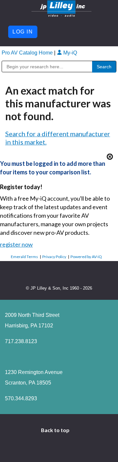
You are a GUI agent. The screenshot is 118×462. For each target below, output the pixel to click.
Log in (22, 31)
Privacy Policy (54, 256)
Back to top (55, 430)
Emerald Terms (24, 256)
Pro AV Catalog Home (28, 52)
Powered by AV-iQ (86, 256)
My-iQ (69, 52)
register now (16, 244)
